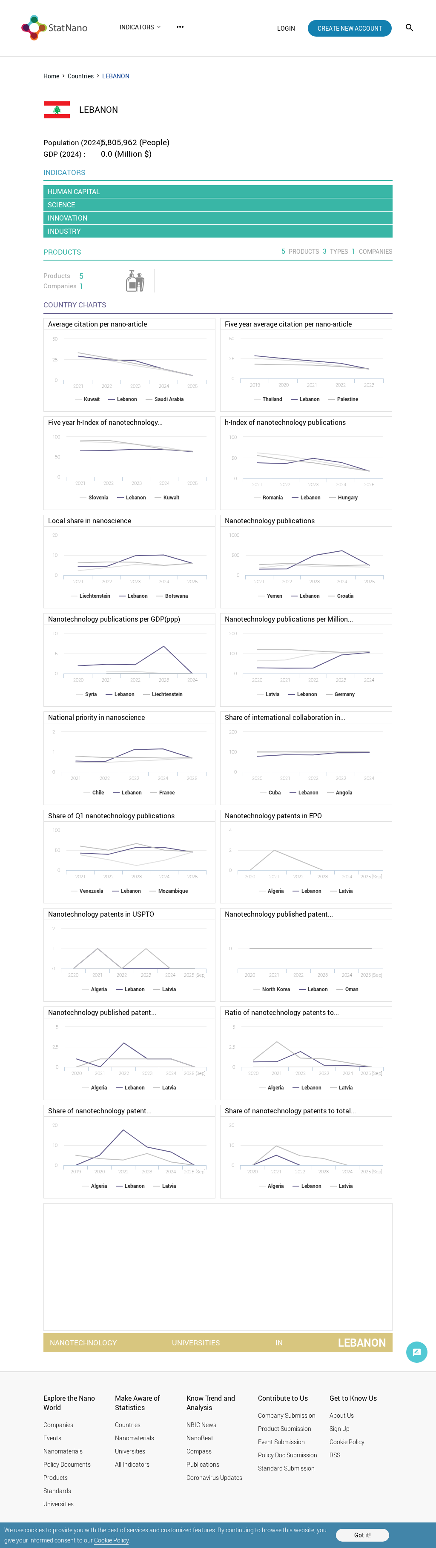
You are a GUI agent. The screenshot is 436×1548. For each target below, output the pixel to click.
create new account (350, 28)
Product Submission (284, 1429)
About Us (342, 1415)
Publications (202, 1464)
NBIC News (201, 1425)
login (286, 28)
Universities (58, 1504)
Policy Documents (67, 1464)
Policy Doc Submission (287, 1455)
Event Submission (281, 1442)
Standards (57, 1491)
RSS (335, 1455)
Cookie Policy (111, 1540)
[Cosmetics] (135, 280)
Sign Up (340, 1429)
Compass (199, 1451)
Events (52, 1438)
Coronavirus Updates (214, 1477)
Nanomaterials (63, 1451)
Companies (58, 1425)
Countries (81, 76)
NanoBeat (199, 1438)
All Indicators (132, 1464)
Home (51, 76)
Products (55, 1477)
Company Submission (287, 1415)
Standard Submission (286, 1468)
